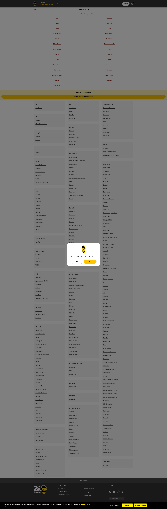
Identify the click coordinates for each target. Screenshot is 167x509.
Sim (90, 261)
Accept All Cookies (140, 505)
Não (77, 261)
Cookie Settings (114, 505)
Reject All (127, 505)
